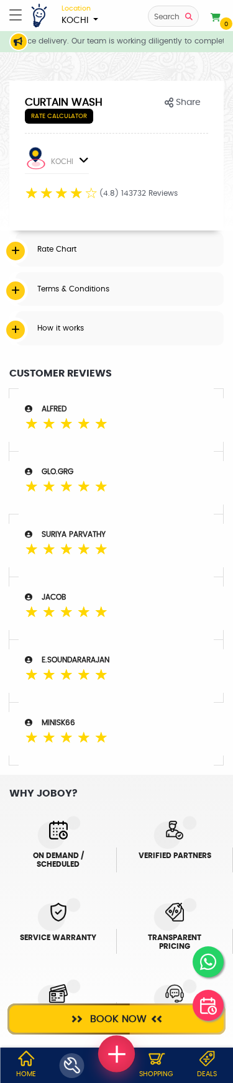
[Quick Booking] (208, 1005)
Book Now (117, 1019)
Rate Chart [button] (56, 249)
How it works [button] (60, 328)
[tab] (120, 249)
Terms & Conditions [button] (73, 289)
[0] (216, 18)
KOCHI (76, 15)
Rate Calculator (59, 116)
